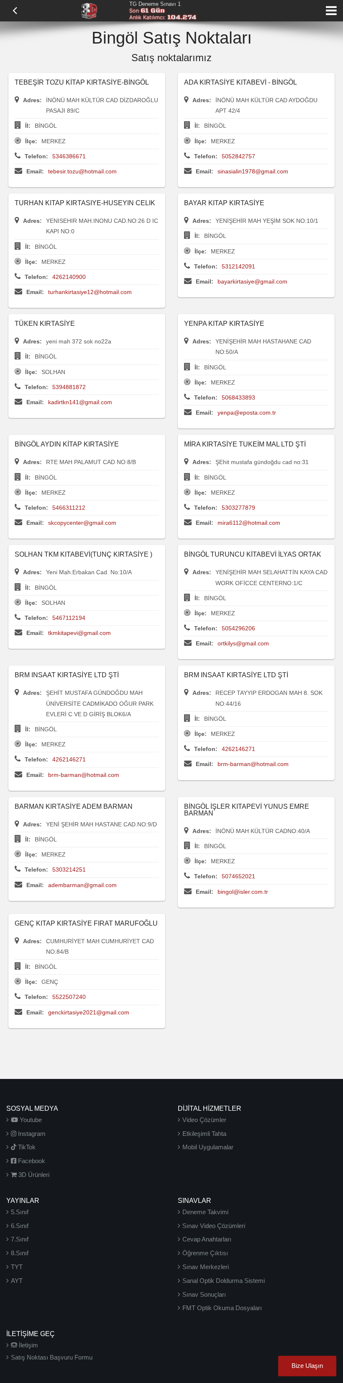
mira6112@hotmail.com (249, 522)
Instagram (31, 1133)
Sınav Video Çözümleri (213, 1225)
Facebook (30, 1160)
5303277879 (238, 507)
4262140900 (69, 277)
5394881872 (69, 387)
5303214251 (69, 869)
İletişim (27, 1345)
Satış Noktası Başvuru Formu (51, 1357)
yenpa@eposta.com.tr (247, 412)
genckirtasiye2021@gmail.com (88, 1012)
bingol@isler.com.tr (243, 891)
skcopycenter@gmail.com (82, 522)
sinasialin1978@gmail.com (253, 171)
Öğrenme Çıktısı (205, 1253)
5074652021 (238, 876)
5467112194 (68, 617)
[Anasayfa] (89, 10)
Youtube (30, 1119)
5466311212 (68, 507)
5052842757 (238, 156)
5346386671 (69, 156)
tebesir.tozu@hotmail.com (82, 171)
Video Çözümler (204, 1119)
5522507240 (69, 996)
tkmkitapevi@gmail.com (79, 633)
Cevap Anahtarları (206, 1239)
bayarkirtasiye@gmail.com (252, 281)
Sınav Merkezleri (205, 1266)
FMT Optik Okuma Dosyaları (222, 1307)
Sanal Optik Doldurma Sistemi (223, 1280)
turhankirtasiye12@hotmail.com (90, 292)
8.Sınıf (19, 1253)
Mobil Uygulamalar (207, 1147)
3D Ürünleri (33, 1174)
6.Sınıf (19, 1225)
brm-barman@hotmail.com (83, 774)
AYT (17, 1280)
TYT (17, 1266)
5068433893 (238, 397)
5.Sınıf (19, 1211)
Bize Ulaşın (307, 1365)
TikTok (26, 1147)
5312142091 (238, 266)
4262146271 (69, 759)
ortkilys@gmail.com (243, 643)
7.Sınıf (19, 1239)
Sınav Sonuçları (204, 1294)
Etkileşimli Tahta (204, 1133)
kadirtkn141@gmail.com (80, 402)
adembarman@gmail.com (82, 885)
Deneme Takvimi (205, 1211)
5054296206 (238, 628)
